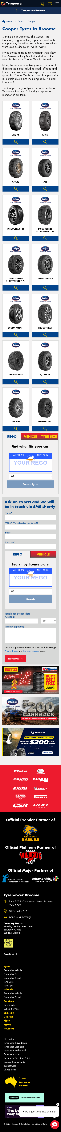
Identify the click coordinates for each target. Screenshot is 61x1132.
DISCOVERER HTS (15, 229)
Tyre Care (8, 981)
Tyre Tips (8, 985)
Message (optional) (14, 626)
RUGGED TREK (16, 375)
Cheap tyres (10, 1069)
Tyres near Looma (12, 1054)
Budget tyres (10, 1065)
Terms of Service (31, 651)
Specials (9, 1012)
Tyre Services (10, 1005)
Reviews (9, 1028)
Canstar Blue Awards (14, 1062)
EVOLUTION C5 (45, 278)
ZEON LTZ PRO (45, 422)
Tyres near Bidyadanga (15, 1042)
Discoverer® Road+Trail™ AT (45, 230)
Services (9, 1001)
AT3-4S (15, 135)
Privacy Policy (11, 651)
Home (8, 21)
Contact (8, 1016)
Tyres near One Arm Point (17, 1058)
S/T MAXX (45, 375)
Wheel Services (11, 1008)
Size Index (9, 1039)
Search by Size (11, 974)
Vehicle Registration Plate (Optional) (17, 615)
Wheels (8, 989)
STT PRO (16, 422)
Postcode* (10, 542)
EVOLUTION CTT (16, 328)
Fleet (7, 1020)
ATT (45, 182)
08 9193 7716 (18, 911)
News (7, 1024)
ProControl (45, 328)
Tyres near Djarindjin (14, 1046)
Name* (8, 513)
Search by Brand (12, 978)
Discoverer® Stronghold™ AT (15, 279)
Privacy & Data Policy (21, 1124)
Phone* (21, 522)
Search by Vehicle (13, 970)
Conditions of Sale (39, 1124)
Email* (8, 532)
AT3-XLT (16, 182)
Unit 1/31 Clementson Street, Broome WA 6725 (31, 903)
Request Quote (15, 658)
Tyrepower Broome (33, 10)
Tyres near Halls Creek (15, 1050)
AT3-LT (45, 135)
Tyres (7, 966)
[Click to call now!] (42, 3)
